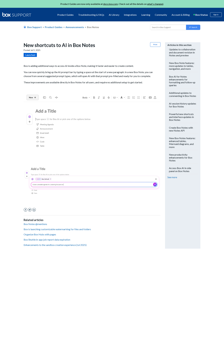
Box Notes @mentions (35, 224)
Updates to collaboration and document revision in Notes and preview (182, 52)
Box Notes (93, 27)
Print (155, 44)
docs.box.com (110, 3)
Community (161, 14)
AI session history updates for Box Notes (182, 105)
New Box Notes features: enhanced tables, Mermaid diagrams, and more (182, 142)
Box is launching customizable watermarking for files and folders (57, 229)
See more (172, 177)
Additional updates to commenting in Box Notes (182, 94)
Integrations (130, 14)
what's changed (155, 3)
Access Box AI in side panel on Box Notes (180, 169)
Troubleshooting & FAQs (91, 14)
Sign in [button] (216, 14)
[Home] (16, 14)
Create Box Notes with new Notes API (181, 129)
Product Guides (65, 14)
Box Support (34, 27)
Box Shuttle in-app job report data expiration (47, 239)
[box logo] (16, 14)
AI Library (114, 14)
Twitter (30, 210)
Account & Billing (181, 14)
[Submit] (193, 27)
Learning (145, 14)
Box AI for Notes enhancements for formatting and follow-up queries (182, 81)
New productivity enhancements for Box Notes (180, 157)
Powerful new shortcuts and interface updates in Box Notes (181, 117)
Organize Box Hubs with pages (40, 234)
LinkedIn (34, 210)
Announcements (75, 27)
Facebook (25, 210)
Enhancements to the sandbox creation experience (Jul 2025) (55, 244)
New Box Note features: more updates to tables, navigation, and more (181, 65)
